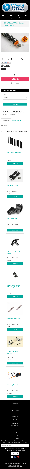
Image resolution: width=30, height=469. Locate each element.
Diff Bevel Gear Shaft (14, 318)
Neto (21, 466)
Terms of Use (15, 429)
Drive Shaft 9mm (12, 185)
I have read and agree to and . (15, 449)
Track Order (15, 410)
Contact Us (15, 423)
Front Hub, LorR (12, 218)
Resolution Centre (15, 414)
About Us (15, 419)
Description (6, 120)
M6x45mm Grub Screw (14, 152)
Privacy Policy (15, 432)
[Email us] (12, 457)
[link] (15, 457)
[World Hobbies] (15, 7)
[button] (15, 83)
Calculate (15, 104)
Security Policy (15, 436)
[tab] (6, 120)
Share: (3, 62)
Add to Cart (15, 79)
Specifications (16, 120)
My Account (15, 407)
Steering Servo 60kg (13, 385)
